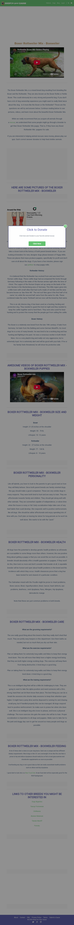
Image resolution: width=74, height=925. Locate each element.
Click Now (37, 244)
